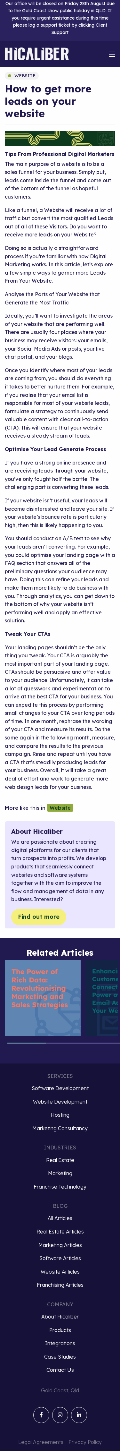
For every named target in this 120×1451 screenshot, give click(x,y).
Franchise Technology (60, 1186)
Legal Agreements (40, 1442)
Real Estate (60, 1160)
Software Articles (60, 1258)
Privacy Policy (85, 1442)
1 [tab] (26, 1046)
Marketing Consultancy (60, 1128)
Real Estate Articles (60, 1231)
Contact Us (60, 1370)
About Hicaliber (60, 1316)
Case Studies (60, 1356)
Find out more (39, 916)
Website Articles (60, 1271)
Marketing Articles (60, 1245)
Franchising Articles (60, 1285)
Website (25, 76)
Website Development (60, 1101)
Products (60, 1330)
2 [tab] (65, 1046)
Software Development (60, 1088)
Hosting (60, 1115)
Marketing (60, 1173)
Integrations (60, 1343)
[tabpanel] (43, 998)
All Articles (60, 1218)
